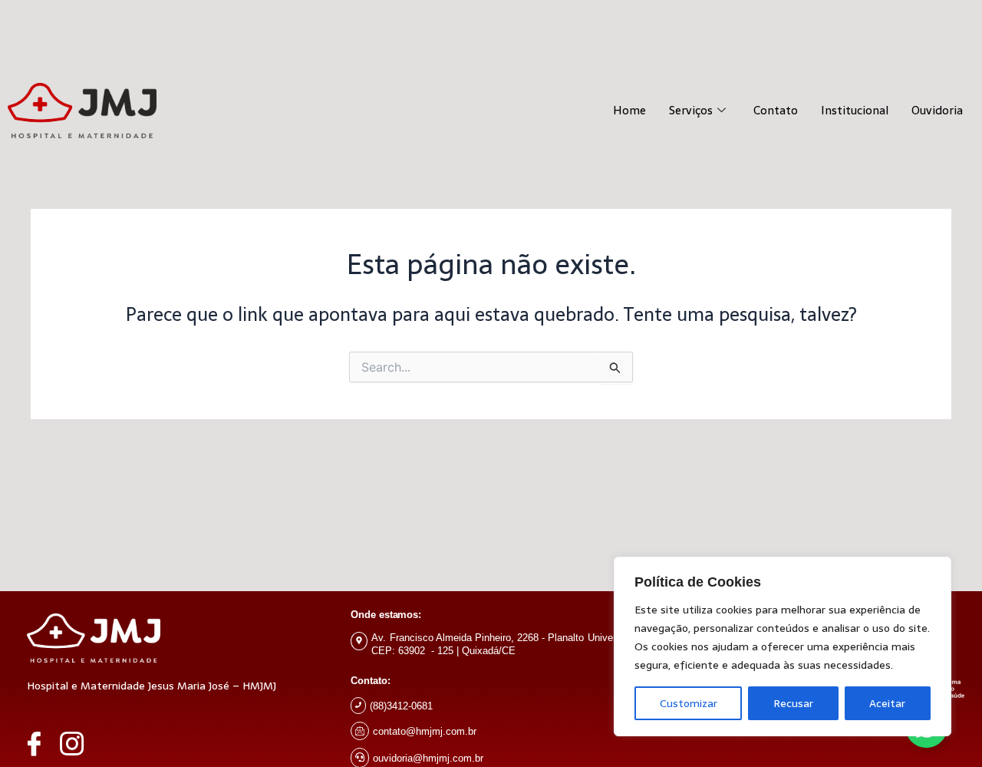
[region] (782, 646)
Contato (775, 110)
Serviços (691, 110)
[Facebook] (41, 743)
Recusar (793, 703)
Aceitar (887, 703)
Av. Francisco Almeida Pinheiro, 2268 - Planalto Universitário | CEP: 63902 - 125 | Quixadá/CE (509, 644)
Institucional (854, 110)
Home (629, 110)
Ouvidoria (937, 110)
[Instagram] (79, 743)
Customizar (688, 703)
